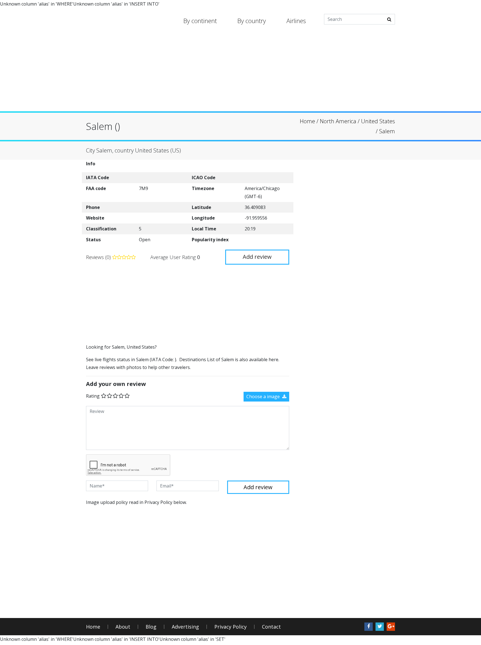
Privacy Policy (230, 627)
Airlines (296, 20)
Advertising (185, 627)
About (123, 627)
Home (93, 627)
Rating (93, 396)
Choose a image (263, 396)
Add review (257, 256)
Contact (271, 627)
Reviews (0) (99, 257)
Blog (151, 627)
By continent (200, 20)
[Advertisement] (240, 72)
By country (251, 20)
